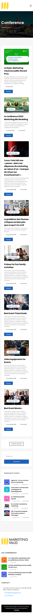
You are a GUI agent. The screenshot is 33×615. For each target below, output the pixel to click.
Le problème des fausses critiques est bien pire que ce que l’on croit (16, 222)
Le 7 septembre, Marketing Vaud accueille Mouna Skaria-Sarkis (19, 559)
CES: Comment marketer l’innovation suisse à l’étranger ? (19, 513)
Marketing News (13, 59)
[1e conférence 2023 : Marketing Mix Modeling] (16, 105)
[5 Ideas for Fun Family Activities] (16, 253)
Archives (10, 109)
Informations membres (15, 57)
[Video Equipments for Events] (16, 348)
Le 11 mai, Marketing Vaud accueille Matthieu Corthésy (20, 573)
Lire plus (8, 91)
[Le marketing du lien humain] (7, 498)
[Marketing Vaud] (15, 5)
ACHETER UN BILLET (16, 444)
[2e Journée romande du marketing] (7, 506)
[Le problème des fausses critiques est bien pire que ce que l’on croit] (16, 208)
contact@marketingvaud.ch (12, 593)
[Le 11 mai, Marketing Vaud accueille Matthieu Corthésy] (4, 574)
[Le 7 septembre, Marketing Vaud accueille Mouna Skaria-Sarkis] (4, 560)
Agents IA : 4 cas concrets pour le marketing (19, 481)
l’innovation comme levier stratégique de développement (19, 489)
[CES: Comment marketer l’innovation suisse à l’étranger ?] (7, 513)
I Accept (16, 610)
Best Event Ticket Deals (15, 313)
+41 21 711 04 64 (8, 596)
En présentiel (24, 484)
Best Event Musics (13, 408)
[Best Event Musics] (16, 397)
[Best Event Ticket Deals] (16, 302)
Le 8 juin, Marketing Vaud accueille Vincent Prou (15, 71)
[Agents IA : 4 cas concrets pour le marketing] (7, 482)
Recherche (16, 462)
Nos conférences (13, 61)
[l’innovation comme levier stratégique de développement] (7, 489)
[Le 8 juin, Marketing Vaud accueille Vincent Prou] (4, 567)
